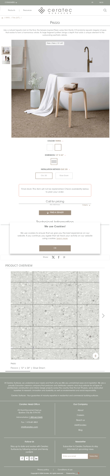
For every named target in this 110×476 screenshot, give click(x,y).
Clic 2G (44, 175)
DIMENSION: (54, 155)
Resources (27, 10)
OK (55, 248)
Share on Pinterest (64, 257)
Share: (45, 257)
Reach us (80, 420)
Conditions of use (65, 470)
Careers (80, 415)
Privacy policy (43, 470)
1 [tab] (6, 371)
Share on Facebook (58, 257)
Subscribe (94, 456)
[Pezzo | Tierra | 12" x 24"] (6, 51)
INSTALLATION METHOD (54, 169)
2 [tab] (31, 371)
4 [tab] (81, 371)
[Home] (2, 18)
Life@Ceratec (80, 425)
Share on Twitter (53, 257)
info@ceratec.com (29, 427)
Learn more (62, 239)
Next (103, 315)
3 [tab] (56, 371)
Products (11, 10)
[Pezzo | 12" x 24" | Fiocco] (55, 315)
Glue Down (64, 175)
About (80, 410)
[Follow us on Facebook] (22, 458)
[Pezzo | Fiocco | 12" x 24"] (6, 60)
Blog (80, 430)
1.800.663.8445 (36, 418)
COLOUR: (54, 141)
